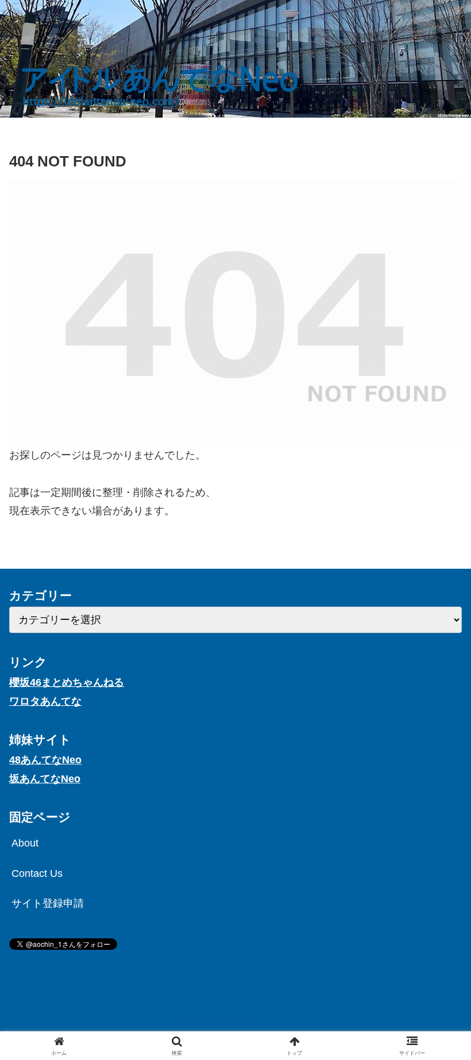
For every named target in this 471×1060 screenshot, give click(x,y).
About (24, 843)
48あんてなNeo (45, 760)
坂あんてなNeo (44, 779)
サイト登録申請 (47, 903)
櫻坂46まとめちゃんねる (66, 682)
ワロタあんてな (45, 701)
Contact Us (37, 873)
